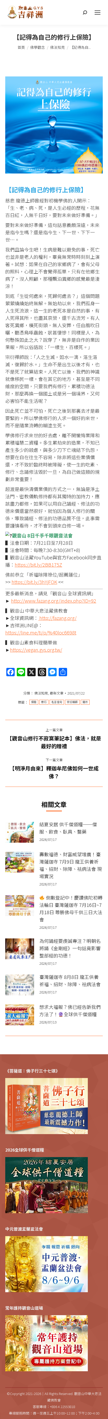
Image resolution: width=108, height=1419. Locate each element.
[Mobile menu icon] (97, 12)
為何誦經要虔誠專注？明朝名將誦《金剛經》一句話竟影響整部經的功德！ (70, 948)
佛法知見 (41, 693)
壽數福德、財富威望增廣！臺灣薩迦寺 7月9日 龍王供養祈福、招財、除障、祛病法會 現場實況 (70, 865)
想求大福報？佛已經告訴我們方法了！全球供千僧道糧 (70, 1010)
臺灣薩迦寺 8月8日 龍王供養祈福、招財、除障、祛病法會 (70, 980)
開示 (85, 702)
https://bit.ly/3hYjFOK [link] (34, 581)
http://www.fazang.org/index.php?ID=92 (53, 600)
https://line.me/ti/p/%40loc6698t (40, 632)
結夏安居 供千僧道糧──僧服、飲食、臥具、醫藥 (68, 828)
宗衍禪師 (72, 702)
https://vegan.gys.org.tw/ (36, 649)
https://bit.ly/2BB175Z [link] (38, 564)
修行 (44, 702)
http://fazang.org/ (57, 617)
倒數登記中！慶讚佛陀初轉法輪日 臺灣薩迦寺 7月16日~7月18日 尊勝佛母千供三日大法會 (70, 908)
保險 (34, 702)
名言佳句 (56, 702)
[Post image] (19, 832)
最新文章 (56, 693)
